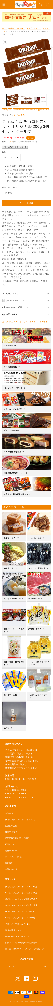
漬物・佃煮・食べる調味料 (14, 663)
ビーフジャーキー (11, 430)
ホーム (4, 28)
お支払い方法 (11, 826)
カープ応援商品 (10, 367)
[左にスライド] (3, 101)
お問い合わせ (11, 869)
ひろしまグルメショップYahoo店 (20, 911)
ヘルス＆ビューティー (37, 695)
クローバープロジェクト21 (17, 924)
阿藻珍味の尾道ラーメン (14, 473)
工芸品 (7, 728)
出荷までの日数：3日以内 (20, 173)
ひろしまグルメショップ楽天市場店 (21, 899)
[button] (3, 4)
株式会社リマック (13, 930)
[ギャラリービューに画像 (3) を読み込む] (40, 100)
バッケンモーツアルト (13, 388)
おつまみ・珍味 (35, 538)
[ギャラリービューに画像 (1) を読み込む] (12, 100)
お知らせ (9, 813)
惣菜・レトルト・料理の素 (14, 630)
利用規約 (9, 863)
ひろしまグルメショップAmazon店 (21, 887)
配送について (11, 844)
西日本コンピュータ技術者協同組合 (21, 942)
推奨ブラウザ (11, 832)
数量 (4, 152)
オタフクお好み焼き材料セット (17, 494)
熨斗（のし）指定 (9, 187)
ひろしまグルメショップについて (20, 819)
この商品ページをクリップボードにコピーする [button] (26, 321)
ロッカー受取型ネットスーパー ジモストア (24, 949)
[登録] (45, 966)
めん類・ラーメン (11, 568)
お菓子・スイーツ (34, 28)
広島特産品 (8, 346)
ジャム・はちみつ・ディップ (38, 663)
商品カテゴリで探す (17, 28)
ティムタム (19, 115)
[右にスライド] (50, 101)
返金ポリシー (11, 851)
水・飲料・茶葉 (10, 695)
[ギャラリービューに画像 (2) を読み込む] (26, 100)
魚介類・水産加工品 (12, 598)
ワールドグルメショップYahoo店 (20, 918)
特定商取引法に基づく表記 (17, 838)
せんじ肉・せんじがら (13, 409)
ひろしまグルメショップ (23, 1001)
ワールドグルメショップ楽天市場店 (21, 905)
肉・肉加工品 (34, 598)
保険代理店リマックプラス (17, 936)
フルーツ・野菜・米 (36, 568)
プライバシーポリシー (15, 857)
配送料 (11, 141)
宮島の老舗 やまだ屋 (12, 452)
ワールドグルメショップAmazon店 (21, 893)
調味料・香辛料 (35, 629)
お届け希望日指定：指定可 (21, 170)
